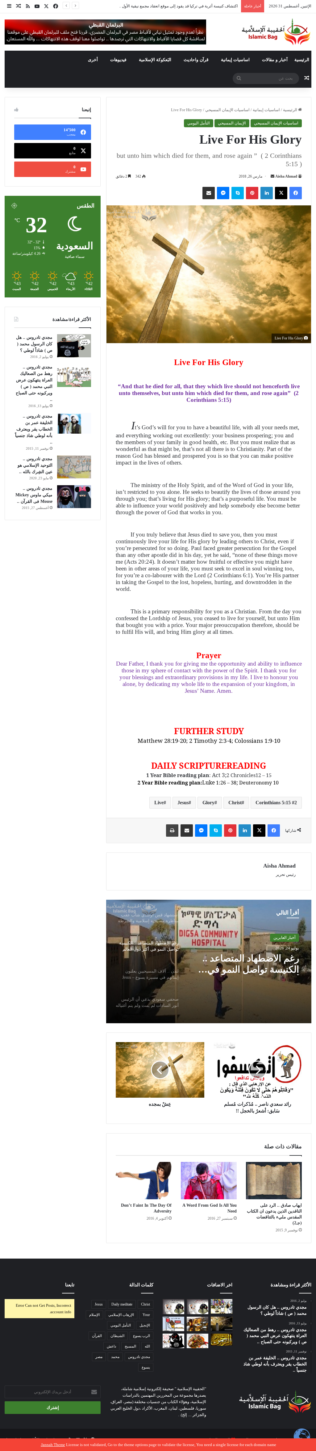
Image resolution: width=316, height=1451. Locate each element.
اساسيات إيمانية (235, 59)
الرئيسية (301, 59)
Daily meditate (121, 1304)
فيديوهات (118, 59)
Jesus (183, 802)
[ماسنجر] (223, 193)
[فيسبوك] (295, 193)
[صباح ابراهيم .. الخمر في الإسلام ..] (221, 1324)
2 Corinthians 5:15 (276, 802)
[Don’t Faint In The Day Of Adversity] (144, 1180)
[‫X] (281, 193)
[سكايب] (237, 193)
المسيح (130, 1346)
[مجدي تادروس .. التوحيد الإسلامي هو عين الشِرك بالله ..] (74, 467)
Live (159, 802)
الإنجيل (144, 1325)
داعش (111, 1346)
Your (146, 1315)
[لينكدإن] (266, 193)
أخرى (93, 59)
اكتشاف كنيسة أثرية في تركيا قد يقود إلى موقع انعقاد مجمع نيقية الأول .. (178, 6)
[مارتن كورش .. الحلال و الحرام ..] (197, 1324)
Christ (235, 802)
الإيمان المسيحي (232, 123)
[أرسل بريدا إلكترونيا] (272, 176)
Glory (208, 802)
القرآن (97, 1336)
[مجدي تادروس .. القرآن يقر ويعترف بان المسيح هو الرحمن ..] (221, 1340)
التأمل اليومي (198, 123)
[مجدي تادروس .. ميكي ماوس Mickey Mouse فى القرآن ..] (74, 496)
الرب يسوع (141, 1336)
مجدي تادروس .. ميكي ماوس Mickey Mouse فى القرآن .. (33, 495)
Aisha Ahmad (286, 176)
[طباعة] (172, 830)
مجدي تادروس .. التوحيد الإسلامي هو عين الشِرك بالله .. (35, 465)
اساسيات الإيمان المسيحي (227, 109)
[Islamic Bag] (276, 32)
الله (147, 1346)
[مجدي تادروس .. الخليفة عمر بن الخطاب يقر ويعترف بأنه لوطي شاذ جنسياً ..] (74, 423)
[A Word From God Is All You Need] (209, 1180)
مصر (98, 1357)
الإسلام (94, 1315)
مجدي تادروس (139, 1357)
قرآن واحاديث (196, 59)
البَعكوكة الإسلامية (155, 59)
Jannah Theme (53, 1444)
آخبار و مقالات (275, 59)
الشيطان (117, 1336)
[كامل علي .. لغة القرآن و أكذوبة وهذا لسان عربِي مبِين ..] (173, 1324)
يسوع (146, 1367)
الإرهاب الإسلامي (121, 1315)
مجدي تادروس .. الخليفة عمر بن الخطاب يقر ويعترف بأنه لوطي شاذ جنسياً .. (33, 429)
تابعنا (69, 1284)
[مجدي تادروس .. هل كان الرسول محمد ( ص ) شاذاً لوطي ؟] (74, 345)
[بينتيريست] (252, 193)
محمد (115, 1357)
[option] (208, 961)
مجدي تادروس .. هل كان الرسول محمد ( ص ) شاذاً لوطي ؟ (34, 344)
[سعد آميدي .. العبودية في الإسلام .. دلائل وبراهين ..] (221, 1306)
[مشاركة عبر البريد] (208, 193)
